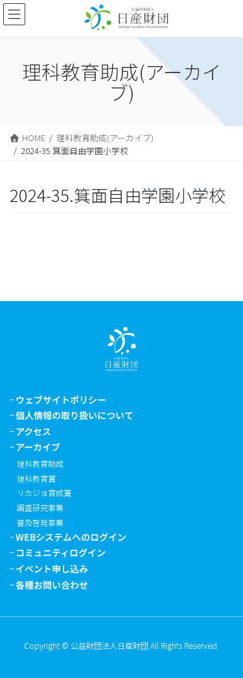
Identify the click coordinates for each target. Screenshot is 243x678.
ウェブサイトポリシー (61, 399)
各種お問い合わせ (52, 584)
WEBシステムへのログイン (71, 536)
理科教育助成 (40, 463)
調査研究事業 (40, 507)
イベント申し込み (52, 568)
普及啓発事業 (40, 522)
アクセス (33, 431)
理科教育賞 (36, 478)
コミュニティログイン (61, 552)
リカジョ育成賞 (44, 492)
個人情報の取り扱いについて (74, 415)
